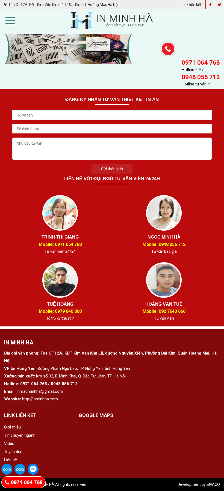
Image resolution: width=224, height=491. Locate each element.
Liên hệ (10, 459)
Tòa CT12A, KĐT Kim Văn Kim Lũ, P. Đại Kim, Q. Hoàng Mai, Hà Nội (63, 4)
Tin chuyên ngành (20, 435)
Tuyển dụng (14, 451)
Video (9, 443)
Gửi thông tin (112, 169)
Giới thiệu (12, 427)
